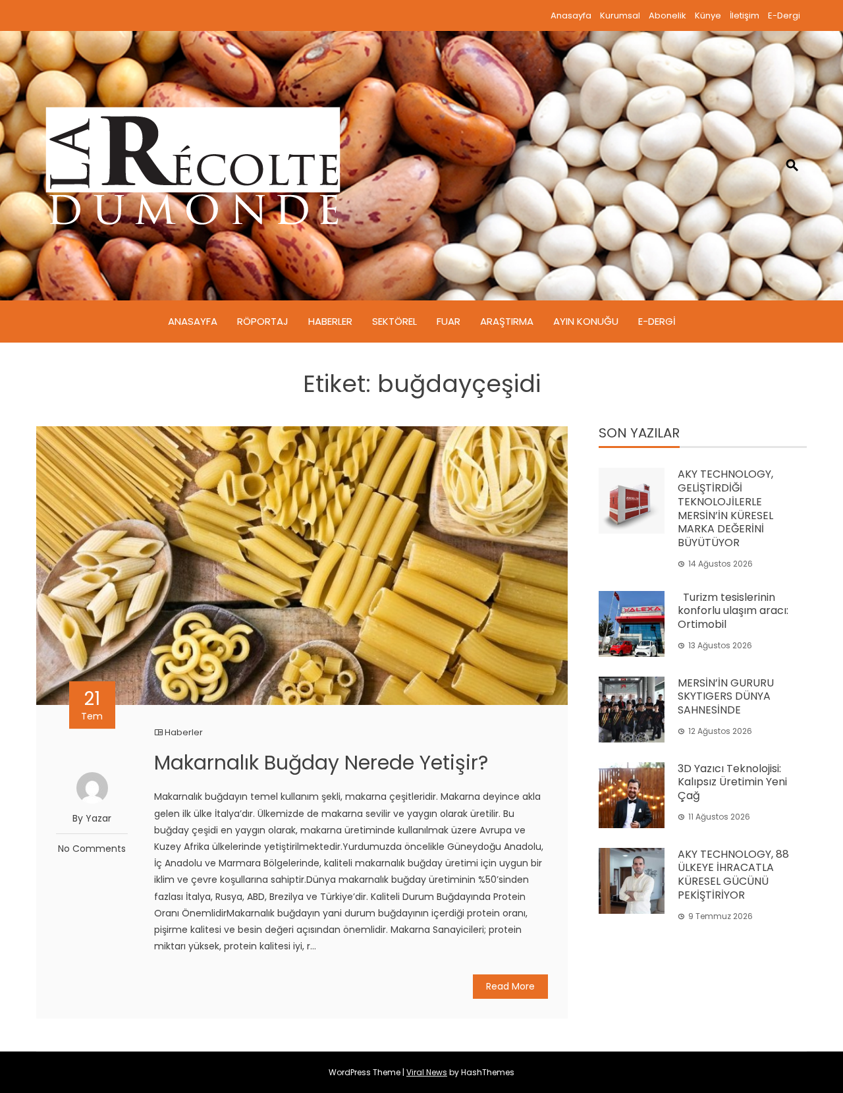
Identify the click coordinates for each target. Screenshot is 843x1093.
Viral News (426, 1072)
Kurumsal (620, 15)
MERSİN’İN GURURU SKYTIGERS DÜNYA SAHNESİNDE (726, 696)
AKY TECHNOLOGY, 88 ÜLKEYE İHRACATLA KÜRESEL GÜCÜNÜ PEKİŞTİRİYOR (733, 875)
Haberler (330, 321)
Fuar (448, 321)
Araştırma (506, 321)
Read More (510, 986)
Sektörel (394, 321)
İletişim (744, 15)
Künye (708, 15)
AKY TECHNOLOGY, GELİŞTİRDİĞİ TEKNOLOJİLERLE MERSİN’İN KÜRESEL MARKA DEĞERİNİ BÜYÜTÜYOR (725, 508)
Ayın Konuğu (585, 321)
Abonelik (667, 15)
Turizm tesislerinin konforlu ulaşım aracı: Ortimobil (733, 611)
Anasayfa (571, 15)
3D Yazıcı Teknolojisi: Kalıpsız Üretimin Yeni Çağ (732, 782)
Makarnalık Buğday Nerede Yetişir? (321, 762)
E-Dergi (784, 15)
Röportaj (262, 321)
